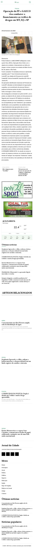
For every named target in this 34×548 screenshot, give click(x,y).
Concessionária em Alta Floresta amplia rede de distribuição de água (16, 324)
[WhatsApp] (30, 33)
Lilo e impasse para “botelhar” (7, 169)
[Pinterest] (27, 33)
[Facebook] (19, 33)
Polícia (17, 8)
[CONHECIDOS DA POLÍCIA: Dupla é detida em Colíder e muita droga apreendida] (17, 379)
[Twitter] (23, 33)
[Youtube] (17, 454)
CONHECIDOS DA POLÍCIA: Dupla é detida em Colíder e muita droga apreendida (16, 257)
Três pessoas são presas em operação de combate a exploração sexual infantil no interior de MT (24, 172)
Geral (3, 320)
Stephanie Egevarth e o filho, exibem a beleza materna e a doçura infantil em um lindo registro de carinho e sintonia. (16, 250)
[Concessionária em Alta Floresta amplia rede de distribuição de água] (17, 308)
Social (4, 357)
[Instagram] (8, 454)
